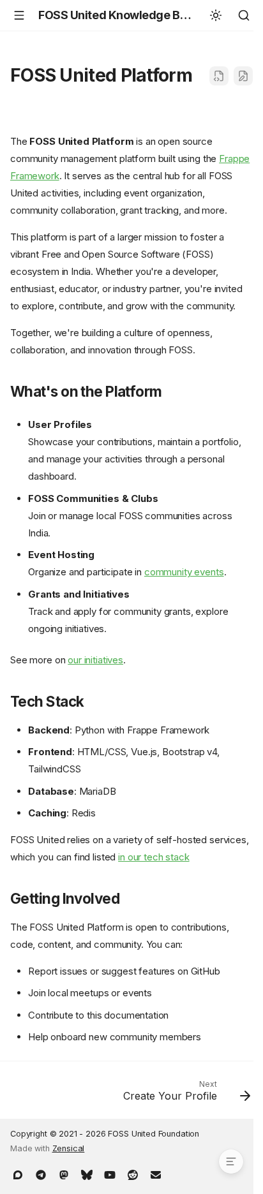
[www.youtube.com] (110, 1173)
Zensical (68, 1148)
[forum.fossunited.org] (18, 1173)
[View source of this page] (219, 75)
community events (184, 572)
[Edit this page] (243, 75)
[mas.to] (64, 1173)
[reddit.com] (133, 1173)
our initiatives (95, 660)
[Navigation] (19, 15)
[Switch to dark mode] (215, 15)
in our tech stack (153, 857)
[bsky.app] (87, 1173)
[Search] (243, 15)
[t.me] (41, 1173)
